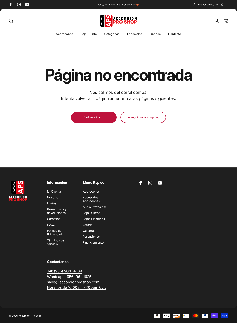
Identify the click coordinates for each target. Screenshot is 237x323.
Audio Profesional (95, 207)
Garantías (53, 219)
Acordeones (91, 191)
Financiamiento (93, 242)
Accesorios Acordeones (91, 199)
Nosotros (53, 197)
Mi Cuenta (54, 191)
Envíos (51, 203)
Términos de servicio (55, 242)
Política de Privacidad (54, 232)
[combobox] (210, 4)
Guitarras (89, 230)
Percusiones (91, 236)
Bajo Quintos (91, 213)
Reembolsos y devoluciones (56, 211)
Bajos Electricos (94, 219)
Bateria (87, 225)
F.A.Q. (51, 225)
